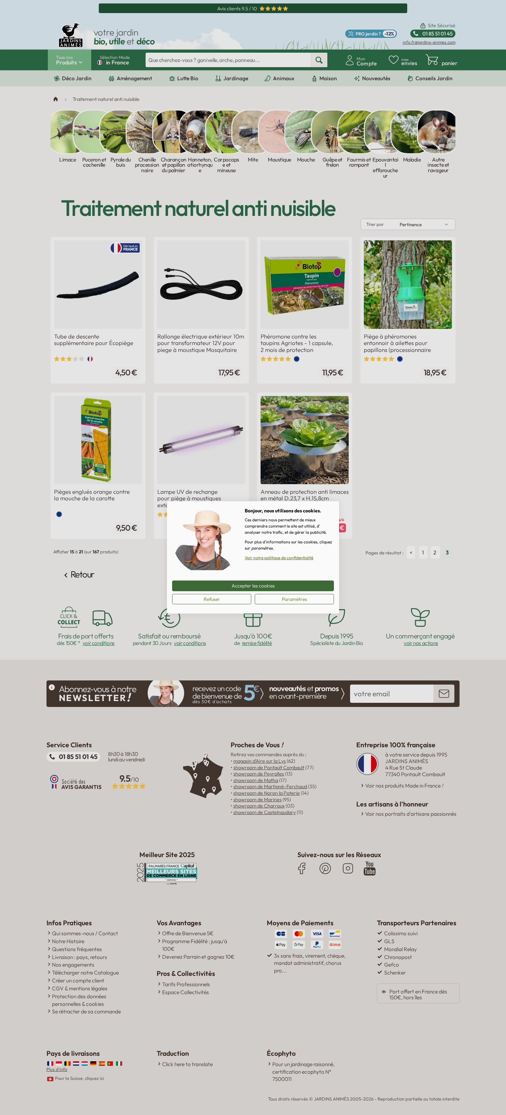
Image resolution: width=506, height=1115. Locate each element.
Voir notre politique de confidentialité (279, 557)
